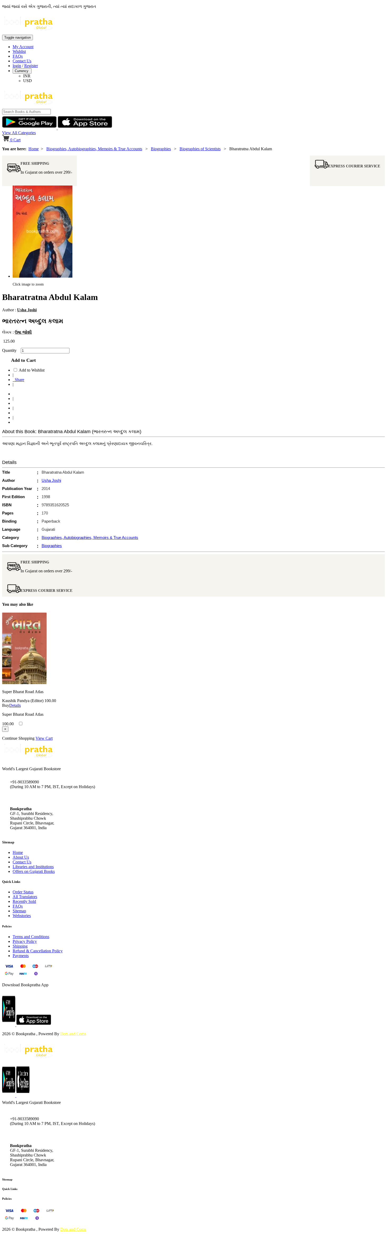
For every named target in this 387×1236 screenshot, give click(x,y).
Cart (15, 140)
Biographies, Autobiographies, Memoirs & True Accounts (94, 149)
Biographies (161, 149)
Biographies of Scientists (200, 149)
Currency (22, 71)
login (17, 65)
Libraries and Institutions (33, 866)
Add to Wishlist (31, 370)
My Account (23, 46)
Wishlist (19, 51)
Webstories (22, 915)
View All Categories (19, 133)
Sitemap (19, 911)
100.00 (50, 700)
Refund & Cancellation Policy (38, 951)
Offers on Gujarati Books (34, 871)
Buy (5, 705)
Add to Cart (22, 360)
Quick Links (9, 1188)
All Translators (25, 896)
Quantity (11, 350)
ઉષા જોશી (23, 332)
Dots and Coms (73, 1034)
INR (27, 76)
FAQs (18, 56)
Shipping (20, 946)
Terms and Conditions (31, 936)
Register (31, 65)
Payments (21, 955)
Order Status (23, 892)
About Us (21, 857)
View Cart (44, 738)
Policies (7, 1198)
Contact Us (22, 61)
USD (27, 80)
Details (15, 705)
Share (18, 379)
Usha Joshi (27, 310)
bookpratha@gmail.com (30, 797)
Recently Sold (24, 901)
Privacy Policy (25, 941)
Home (33, 149)
